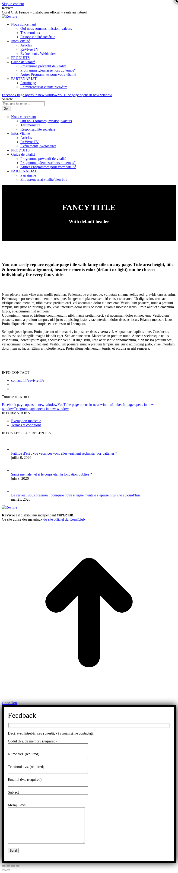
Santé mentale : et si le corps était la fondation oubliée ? (51, 474)
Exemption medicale (26, 421)
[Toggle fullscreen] (13, 866)
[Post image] (18, 449)
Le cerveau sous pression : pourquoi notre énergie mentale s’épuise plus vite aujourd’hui (75, 495)
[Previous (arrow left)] (4, 870)
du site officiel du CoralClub (64, 519)
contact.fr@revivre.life (27, 380)
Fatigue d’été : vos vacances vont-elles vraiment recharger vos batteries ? (64, 453)
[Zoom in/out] (17, 866)
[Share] (8, 866)
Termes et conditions (26, 425)
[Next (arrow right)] (8, 870)
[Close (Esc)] (4, 866)
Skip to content (13, 4)
